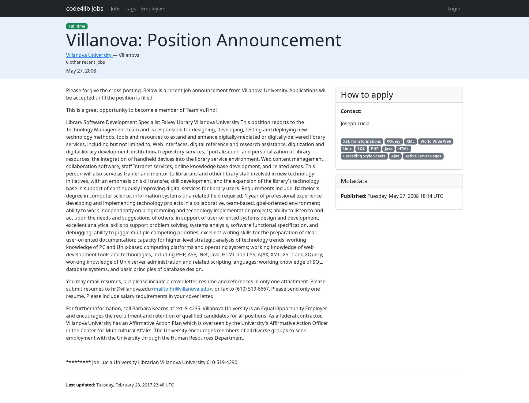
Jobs (116, 8)
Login (454, 8)
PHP (375, 148)
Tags (131, 8)
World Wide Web (436, 141)
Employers (153, 8)
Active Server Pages (423, 156)
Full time (77, 26)
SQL (361, 148)
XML (411, 141)
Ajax (395, 156)
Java (388, 148)
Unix (347, 148)
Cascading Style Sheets (364, 156)
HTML (403, 148)
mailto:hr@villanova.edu (181, 288)
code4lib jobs (84, 8)
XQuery (393, 141)
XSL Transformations (362, 141)
